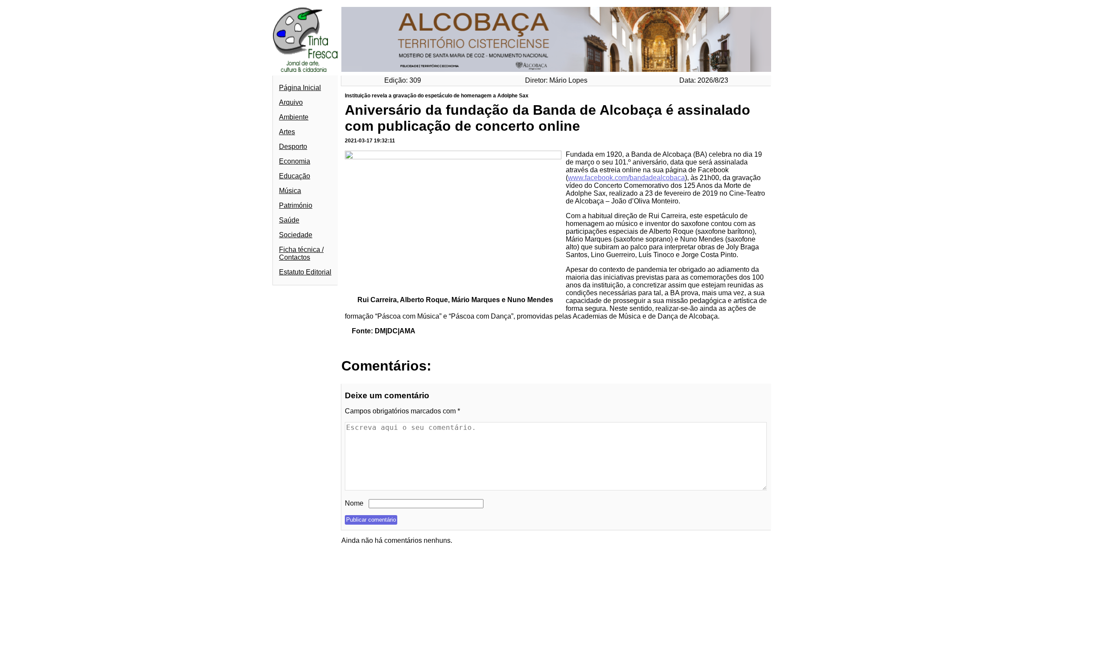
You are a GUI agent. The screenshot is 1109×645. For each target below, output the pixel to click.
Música (290, 190)
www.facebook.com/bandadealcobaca (626, 177)
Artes (287, 131)
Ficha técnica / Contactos (301, 253)
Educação (294, 176)
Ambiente (293, 117)
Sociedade (295, 235)
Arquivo (291, 102)
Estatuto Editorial (305, 272)
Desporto (293, 146)
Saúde (289, 220)
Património (295, 205)
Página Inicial (300, 87)
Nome (354, 503)
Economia (294, 161)
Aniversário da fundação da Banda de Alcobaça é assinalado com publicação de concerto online (547, 118)
